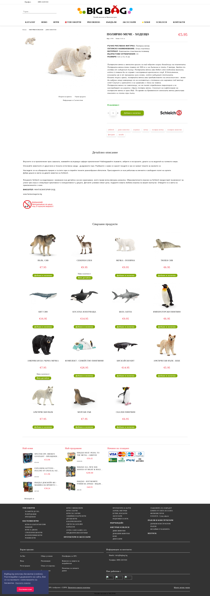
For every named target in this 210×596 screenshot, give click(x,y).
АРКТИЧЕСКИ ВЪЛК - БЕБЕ (167, 361)
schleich (111, 130)
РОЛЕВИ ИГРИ (30, 538)
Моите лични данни (182, 587)
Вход (22, 561)
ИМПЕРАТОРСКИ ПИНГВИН (167, 312)
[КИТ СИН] (43, 296)
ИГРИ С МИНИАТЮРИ (74, 508)
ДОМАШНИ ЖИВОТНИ (121, 533)
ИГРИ (56, 22)
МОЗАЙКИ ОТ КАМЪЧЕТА (160, 529)
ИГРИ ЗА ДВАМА (31, 530)
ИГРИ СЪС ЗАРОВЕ (73, 513)
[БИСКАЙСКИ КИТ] (126, 345)
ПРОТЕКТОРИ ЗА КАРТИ (122, 508)
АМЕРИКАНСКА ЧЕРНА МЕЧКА (43, 361)
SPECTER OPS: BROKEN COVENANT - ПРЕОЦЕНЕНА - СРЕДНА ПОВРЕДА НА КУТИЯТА (47, 455)
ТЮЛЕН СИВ (167, 260)
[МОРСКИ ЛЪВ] (84, 396)
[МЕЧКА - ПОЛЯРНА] (126, 245)
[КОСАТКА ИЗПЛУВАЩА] (84, 296)
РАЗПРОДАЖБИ (30, 514)
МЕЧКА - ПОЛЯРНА (125, 260)
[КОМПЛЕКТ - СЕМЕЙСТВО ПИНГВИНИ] (84, 345)
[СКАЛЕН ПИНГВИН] (126, 396)
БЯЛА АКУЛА (125, 312)
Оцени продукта (80, 97)
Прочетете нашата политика (79, 587)
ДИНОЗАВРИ (117, 539)
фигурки (111, 135)
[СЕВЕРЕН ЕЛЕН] (84, 245)
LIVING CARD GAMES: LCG (76, 530)
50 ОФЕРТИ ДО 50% (32, 511)
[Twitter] (179, 2)
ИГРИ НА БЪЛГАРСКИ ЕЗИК (35, 524)
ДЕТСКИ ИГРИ (71, 519)
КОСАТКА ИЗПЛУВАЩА (84, 312)
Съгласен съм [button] (25, 589)
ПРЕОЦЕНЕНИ (30, 517)
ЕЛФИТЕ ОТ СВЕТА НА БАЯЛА (161, 511)
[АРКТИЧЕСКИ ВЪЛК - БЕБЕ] (167, 345)
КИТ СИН (43, 312)
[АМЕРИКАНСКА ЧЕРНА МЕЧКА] (43, 345)
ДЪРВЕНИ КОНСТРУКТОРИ (160, 524)
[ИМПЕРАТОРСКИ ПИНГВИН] (167, 296)
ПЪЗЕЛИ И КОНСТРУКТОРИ (160, 520)
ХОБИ (147, 22)
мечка (146, 130)
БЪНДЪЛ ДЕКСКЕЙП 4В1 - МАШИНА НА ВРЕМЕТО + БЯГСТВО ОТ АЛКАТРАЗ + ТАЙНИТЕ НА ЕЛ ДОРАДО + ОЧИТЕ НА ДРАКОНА (46, 484)
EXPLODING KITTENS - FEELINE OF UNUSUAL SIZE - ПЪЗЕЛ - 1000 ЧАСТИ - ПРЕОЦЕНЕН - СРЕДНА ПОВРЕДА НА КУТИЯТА (47, 469)
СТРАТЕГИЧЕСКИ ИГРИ (33, 532)
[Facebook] (175, 2)
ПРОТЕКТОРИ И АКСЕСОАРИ (77, 537)
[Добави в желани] (186, 105)
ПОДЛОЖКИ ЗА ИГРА (120, 519)
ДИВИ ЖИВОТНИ (51, 29)
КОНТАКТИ (179, 22)
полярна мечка (158, 130)
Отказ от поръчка (48, 566)
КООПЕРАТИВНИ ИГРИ (33, 535)
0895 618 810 (43, 2)
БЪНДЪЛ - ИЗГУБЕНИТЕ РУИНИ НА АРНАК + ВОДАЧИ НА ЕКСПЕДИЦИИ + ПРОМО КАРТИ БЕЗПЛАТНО (89, 483)
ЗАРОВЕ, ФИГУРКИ (120, 511)
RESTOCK (152, 533)
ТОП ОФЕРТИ (74, 22)
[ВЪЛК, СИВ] (43, 245)
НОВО (44, 22)
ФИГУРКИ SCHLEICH (36, 29)
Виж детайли (84, 278)
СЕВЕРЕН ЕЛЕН (84, 260)
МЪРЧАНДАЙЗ (116, 523)
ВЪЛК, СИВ (43, 260)
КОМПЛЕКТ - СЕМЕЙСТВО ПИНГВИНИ (84, 361)
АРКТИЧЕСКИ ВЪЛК (43, 412)
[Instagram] (182, 2)
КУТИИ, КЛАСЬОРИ (120, 513)
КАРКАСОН (70, 527)
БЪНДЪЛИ (111, 22)
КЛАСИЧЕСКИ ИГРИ (73, 521)
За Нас (22, 556)
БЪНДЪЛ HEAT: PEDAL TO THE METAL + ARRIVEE (88, 454)
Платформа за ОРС (69, 556)
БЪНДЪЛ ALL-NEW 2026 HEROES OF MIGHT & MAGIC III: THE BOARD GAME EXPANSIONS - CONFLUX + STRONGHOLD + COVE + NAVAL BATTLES (89, 468)
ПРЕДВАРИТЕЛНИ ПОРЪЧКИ (77, 533)
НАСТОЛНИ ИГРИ (30, 521)
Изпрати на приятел (65, 97)
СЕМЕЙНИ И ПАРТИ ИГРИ (76, 516)
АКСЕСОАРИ (129, 22)
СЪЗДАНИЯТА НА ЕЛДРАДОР (161, 508)
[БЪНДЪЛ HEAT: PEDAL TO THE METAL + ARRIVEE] (70, 457)
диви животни (123, 130)
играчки (136, 130)
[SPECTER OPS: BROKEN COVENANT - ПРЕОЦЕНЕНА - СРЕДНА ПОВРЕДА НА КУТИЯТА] (27, 458)
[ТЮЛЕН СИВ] (167, 245)
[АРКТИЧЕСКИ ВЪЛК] (43, 396)
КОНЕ (115, 536)
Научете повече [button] (23, 583)
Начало (24, 29)
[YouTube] (186, 2)
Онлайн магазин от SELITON (105, 593)
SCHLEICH (161, 22)
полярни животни (174, 130)
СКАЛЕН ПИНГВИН (125, 412)
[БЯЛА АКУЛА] (126, 296)
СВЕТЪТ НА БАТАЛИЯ (74, 524)
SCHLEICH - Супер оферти (159, 516)
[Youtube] (124, 565)
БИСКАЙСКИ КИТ (125, 361)
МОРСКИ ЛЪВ (84, 412)
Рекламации (46, 561)
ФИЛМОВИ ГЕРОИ (157, 513)
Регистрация (25, 566)
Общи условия (46, 556)
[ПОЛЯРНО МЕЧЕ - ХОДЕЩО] (72, 92)
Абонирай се (29, 499)
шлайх (121, 135)
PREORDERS (93, 22)
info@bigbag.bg (121, 555)
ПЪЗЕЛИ (153, 526)
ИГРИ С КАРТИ (72, 511)
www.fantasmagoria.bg (32, 194)
